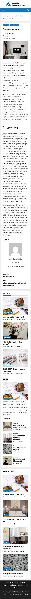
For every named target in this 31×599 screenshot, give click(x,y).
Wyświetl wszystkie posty (15, 266)
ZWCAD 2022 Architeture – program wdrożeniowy (14, 370)
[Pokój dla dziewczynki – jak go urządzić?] (15, 330)
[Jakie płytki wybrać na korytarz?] (15, 562)
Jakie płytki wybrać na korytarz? (7, 449)
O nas (26, 585)
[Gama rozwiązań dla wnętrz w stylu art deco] (15, 508)
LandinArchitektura (9, 33)
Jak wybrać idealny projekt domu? (13, 317)
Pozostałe (20, 585)
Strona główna (9, 583)
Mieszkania (6, 25)
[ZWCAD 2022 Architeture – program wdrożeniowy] (15, 358)
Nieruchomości (14, 25)
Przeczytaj (7, 418)
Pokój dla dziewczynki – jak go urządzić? (12, 343)
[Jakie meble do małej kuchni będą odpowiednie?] (15, 535)
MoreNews (15, 594)
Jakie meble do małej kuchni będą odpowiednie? (7, 438)
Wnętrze (15, 423)
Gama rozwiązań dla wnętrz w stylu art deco (7, 426)
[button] (3, 10)
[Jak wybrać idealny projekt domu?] (15, 306)
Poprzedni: (8, 275)
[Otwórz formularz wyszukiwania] (28, 10)
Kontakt (15, 588)
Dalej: (14, 283)
